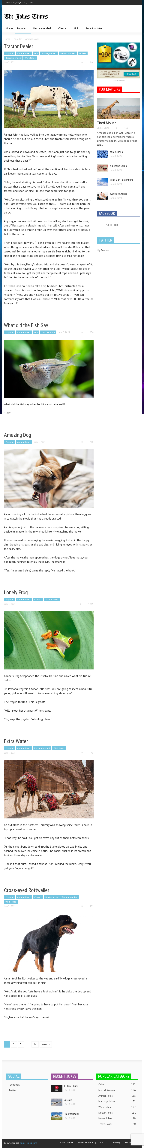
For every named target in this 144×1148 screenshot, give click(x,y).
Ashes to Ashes (118, 193)
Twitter (12, 1090)
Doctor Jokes (51, 897)
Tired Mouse (106, 123)
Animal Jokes (24, 53)
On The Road (48, 332)
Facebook (14, 1084)
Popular (20, 30)
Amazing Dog (17, 435)
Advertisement (118, 80)
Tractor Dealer (18, 46)
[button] (136, 28)
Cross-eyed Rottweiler (26, 890)
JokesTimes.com (28, 1142)
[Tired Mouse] (118, 107)
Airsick (68, 1100)
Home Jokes (117, 1118)
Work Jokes (30, 57)
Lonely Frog (16, 592)
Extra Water (16, 741)
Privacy (116, 1142)
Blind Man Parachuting (122, 179)
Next (45, 1044)
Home (9, 28)
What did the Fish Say (26, 325)
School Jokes (51, 599)
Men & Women (67, 53)
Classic (61, 30)
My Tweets (103, 250)
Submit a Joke (94, 28)
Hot (75, 30)
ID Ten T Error (71, 1086)
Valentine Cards (118, 165)
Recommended (41, 30)
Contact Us (103, 1142)
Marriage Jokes (49, 53)
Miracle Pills (116, 151)
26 (35, 1044)
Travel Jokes (117, 1124)
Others (82, 53)
